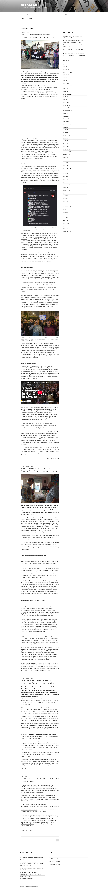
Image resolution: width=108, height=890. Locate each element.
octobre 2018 (66, 171)
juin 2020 (65, 138)
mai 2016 (65, 212)
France (29, 14)
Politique (42, 14)
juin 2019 (65, 157)
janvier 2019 (66, 165)
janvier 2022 (66, 121)
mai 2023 (65, 99)
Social (35, 14)
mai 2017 (65, 195)
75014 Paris (23, 868)
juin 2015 (65, 226)
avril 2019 (65, 162)
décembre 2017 (67, 184)
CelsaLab (29, 5)
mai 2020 (65, 140)
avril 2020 (65, 143)
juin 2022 (65, 113)
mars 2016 (65, 217)
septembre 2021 (67, 124)
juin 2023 (65, 97)
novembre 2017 (67, 187)
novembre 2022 (67, 105)
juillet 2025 (66, 75)
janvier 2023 (66, 102)
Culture (67, 14)
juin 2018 (65, 173)
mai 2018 (65, 176)
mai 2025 (65, 80)
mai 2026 (65, 66)
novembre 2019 (67, 151)
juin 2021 (65, 127)
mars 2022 (66, 116)
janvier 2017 (66, 201)
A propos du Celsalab (26, 18)
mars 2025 (66, 83)
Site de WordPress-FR (54, 864)
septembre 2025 (67, 72)
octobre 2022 (66, 108)
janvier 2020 (66, 146)
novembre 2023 (67, 91)
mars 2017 (65, 198)
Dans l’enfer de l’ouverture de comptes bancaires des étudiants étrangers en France (31, 857)
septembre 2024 (67, 86)
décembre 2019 (67, 149)
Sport (73, 14)
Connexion (51, 856)
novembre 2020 (67, 132)
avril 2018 (65, 179)
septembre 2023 (67, 94)
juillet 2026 (66, 64)
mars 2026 (66, 69)
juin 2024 (65, 88)
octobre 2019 (66, 154)
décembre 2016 (67, 204)
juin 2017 (65, 193)
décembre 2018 (67, 168)
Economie (59, 14)
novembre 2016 (67, 206)
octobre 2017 (66, 190)
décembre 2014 (67, 231)
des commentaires (54, 861)
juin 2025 (65, 77)
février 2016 (66, 220)
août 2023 (30, 792)
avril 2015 (65, 228)
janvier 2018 (66, 182)
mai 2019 (65, 160)
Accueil (22, 14)
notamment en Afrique (27, 824)
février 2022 (66, 119)
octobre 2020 (66, 135)
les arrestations (49, 352)
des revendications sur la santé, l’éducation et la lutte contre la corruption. (37, 153)
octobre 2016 (66, 209)
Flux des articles (54, 858)
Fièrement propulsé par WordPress (29, 886)
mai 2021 (65, 129)
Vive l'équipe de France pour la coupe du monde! (32, 862)
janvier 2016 (66, 223)
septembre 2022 (67, 110)
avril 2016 (65, 215)
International (50, 14)
